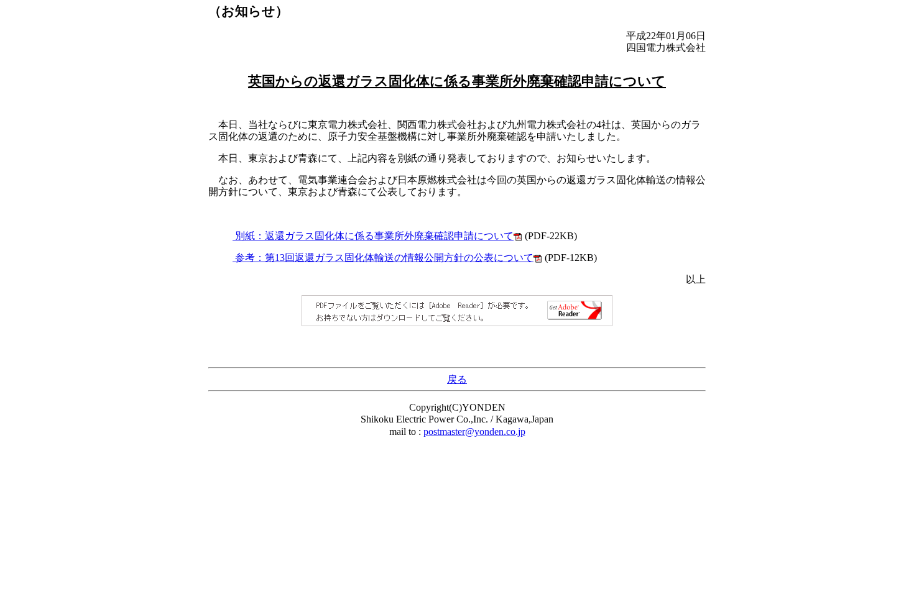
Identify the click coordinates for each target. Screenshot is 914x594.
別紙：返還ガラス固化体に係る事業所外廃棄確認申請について (373, 236)
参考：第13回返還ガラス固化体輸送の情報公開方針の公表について (383, 257)
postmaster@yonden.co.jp (474, 431)
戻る (457, 379)
